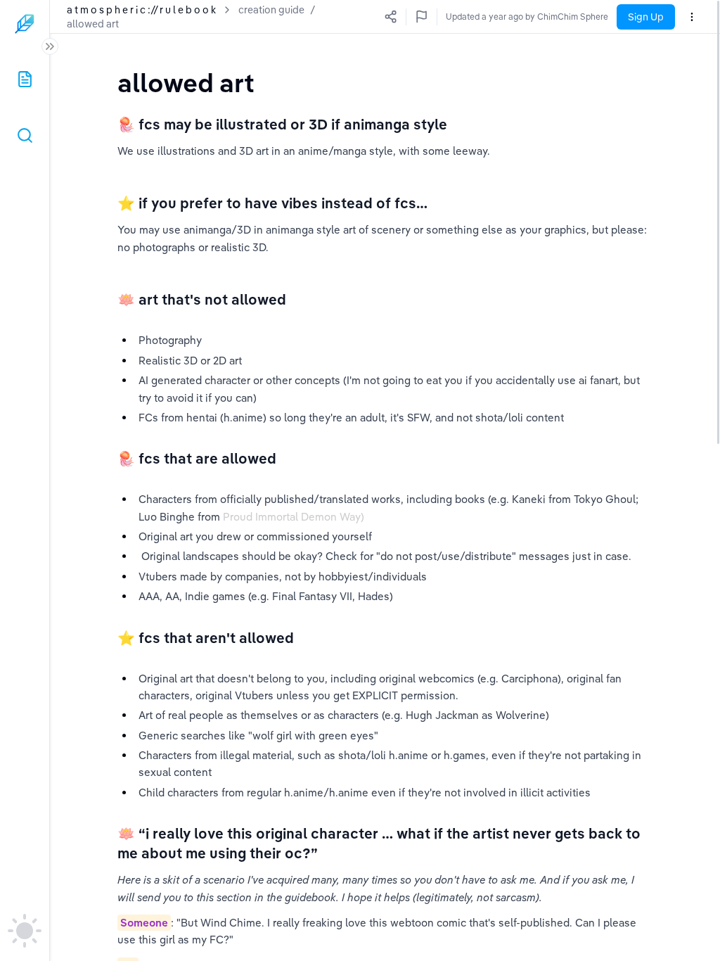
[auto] (24, 931)
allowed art (93, 24)
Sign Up (646, 17)
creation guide (271, 10)
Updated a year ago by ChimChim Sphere (527, 16)
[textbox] (186, 82)
